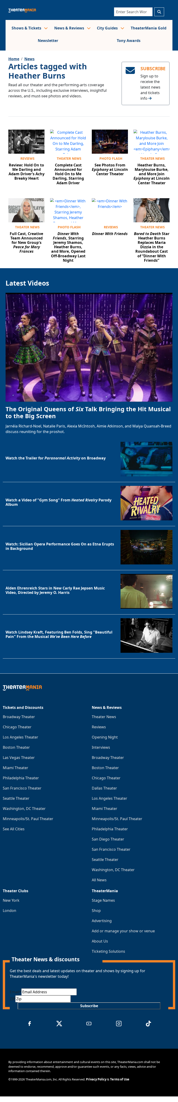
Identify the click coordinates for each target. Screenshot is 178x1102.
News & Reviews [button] (69, 28)
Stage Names (103, 900)
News (29, 58)
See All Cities (14, 828)
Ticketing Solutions (108, 951)
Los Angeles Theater (20, 737)
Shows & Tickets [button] (27, 28)
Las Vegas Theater (19, 757)
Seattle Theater (16, 798)
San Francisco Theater (22, 788)
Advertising (102, 920)
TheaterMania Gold (148, 28)
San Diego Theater (108, 839)
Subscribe (89, 1005)
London (9, 910)
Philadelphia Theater (21, 777)
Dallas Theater (104, 788)
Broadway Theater (19, 716)
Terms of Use (119, 1079)
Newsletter (48, 40)
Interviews (101, 747)
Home (13, 58)
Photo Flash (110, 158)
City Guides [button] (108, 28)
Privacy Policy (96, 1079)
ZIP (12, 998)
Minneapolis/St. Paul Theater (28, 818)
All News (99, 879)
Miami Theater (15, 767)
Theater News (69, 158)
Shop (96, 910)
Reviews (27, 158)
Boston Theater (16, 747)
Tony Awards (128, 40)
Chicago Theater (17, 726)
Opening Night (105, 737)
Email (15, 991)
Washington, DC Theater (24, 808)
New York (11, 900)
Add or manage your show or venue (123, 930)
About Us (100, 941)
